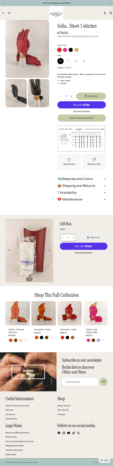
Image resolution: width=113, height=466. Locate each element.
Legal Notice (11, 454)
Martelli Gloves (17, 462)
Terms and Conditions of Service (20, 441)
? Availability (67, 193)
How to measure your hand (81, 118)
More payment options (81, 111)
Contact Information (14, 450)
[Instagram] (63, 433)
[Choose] (25, 321)
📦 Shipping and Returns (76, 186)
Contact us (10, 414)
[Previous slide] (3, 3)
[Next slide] (110, 3)
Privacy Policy (11, 437)
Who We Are (63, 410)
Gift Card (9, 410)
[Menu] (3, 13)
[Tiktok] (73, 433)
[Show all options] (25, 340)
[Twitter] (78, 433)
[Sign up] (103, 382)
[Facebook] (59, 433)
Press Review (11, 418)
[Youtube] (68, 433)
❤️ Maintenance (69, 199)
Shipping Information (15, 446)
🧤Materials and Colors (75, 179)
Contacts (61, 414)
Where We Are (63, 405)
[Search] (9, 13)
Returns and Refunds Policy (17, 432)
